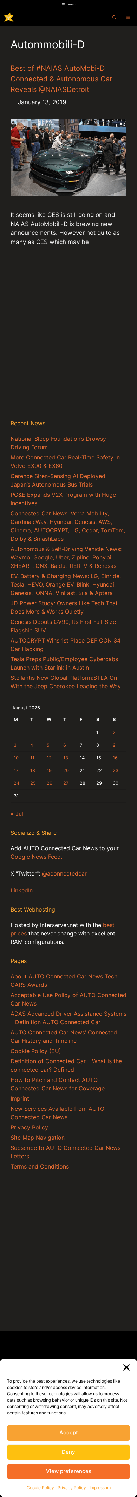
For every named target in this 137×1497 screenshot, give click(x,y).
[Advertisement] (68, 339)
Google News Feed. (36, 856)
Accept (68, 1432)
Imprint (20, 1098)
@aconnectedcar (64, 873)
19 (49, 770)
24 (16, 783)
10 (16, 757)
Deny (68, 1451)
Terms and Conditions (40, 1166)
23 (115, 770)
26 (49, 783)
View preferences (68, 1471)
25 (33, 783)
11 (32, 757)
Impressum (100, 1487)
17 (16, 770)
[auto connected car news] (9, 17)
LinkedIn (22, 890)
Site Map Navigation (38, 1137)
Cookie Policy (40, 1487)
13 (65, 757)
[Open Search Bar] (114, 17)
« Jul (17, 813)
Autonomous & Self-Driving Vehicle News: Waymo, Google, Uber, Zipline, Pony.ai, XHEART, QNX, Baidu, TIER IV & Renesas (66, 557)
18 (32, 770)
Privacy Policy (72, 1487)
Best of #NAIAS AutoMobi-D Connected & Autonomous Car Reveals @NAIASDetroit (61, 79)
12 (49, 757)
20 (66, 770)
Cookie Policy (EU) (36, 1050)
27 (65, 783)
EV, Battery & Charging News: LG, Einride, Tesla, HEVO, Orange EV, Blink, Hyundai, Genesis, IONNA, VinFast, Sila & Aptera (66, 584)
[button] (126, 1367)
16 (115, 757)
